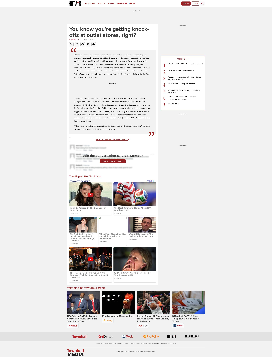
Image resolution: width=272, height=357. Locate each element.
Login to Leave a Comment (112, 161)
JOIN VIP (186, 3)
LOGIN (195, 3)
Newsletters (119, 344)
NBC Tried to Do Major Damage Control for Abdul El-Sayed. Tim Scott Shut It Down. (82, 319)
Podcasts (90, 3)
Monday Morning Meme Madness (118, 316)
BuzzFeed (74, 40)
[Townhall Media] (75, 352)
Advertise (126, 344)
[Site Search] (202, 3)
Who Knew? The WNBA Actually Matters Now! (185, 64)
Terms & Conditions (136, 344)
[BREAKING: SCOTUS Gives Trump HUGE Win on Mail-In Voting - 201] (188, 302)
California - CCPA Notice (168, 344)
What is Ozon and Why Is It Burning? (181, 84)
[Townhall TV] (122, 3)
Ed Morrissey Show (108, 344)
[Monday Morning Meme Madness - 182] (118, 302)
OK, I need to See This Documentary (182, 70)
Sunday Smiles (173, 103)
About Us (99, 344)
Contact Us (155, 344)
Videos (101, 3)
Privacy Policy (147, 344)
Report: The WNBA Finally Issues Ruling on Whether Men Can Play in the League (153, 319)
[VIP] (132, 3)
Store (111, 3)
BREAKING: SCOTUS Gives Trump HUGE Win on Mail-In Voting (185, 319)
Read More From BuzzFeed (112, 139)
